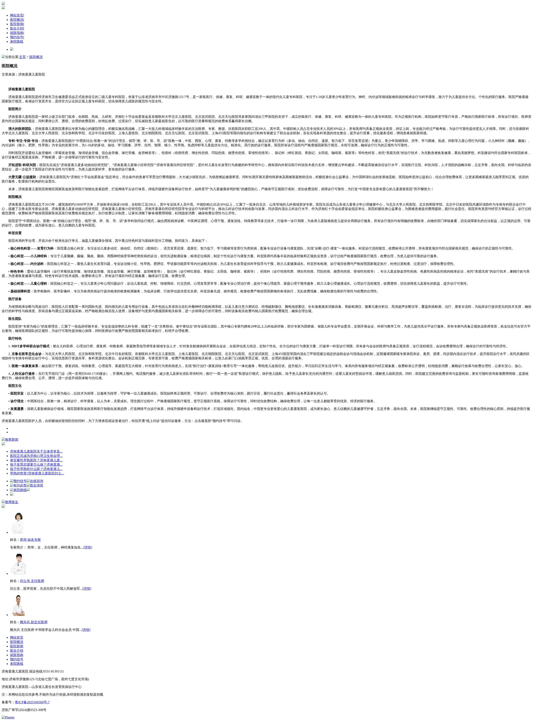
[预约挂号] (18, 481)
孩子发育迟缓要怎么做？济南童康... (36, 464)
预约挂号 (16, 37)
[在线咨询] (35, 481)
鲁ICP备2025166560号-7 (32, 702)
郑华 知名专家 (30, 539)
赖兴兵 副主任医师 (33, 622)
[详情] (87, 547)
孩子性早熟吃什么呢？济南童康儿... (36, 469)
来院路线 (16, 41)
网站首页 (16, 15)
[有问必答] (18, 485)
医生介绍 (16, 28)
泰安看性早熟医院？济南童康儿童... (36, 460)
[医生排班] (35, 485)
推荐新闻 (11, 439)
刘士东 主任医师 (32, 581)
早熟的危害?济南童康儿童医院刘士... (37, 473)
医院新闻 (16, 24)
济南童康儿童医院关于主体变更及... (36, 451)
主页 (22, 57)
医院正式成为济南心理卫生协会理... (36, 456)
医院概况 (16, 19)
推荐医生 (11, 502)
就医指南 (16, 33)
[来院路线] (18, 490)
